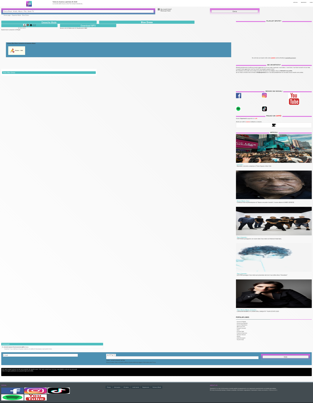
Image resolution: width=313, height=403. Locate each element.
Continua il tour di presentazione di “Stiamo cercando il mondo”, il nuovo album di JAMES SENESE (265, 202)
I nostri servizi (135, 387)
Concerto (240, 164)
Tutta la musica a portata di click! (65, 2)
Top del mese (240, 339)
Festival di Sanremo (242, 333)
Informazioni (117, 387)
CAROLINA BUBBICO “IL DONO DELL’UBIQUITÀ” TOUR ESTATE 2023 (258, 311)
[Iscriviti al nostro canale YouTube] (294, 99)
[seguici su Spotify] (238, 108)
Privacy (154, 362)
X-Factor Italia (240, 331)
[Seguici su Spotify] (12, 397)
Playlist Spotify (273, 21)
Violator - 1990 (19, 50)
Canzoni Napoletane (242, 325)
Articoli (274, 132)
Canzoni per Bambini (242, 323)
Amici (238, 330)
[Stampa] (31, 25)
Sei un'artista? (274, 65)
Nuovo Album (241, 201)
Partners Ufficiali (157, 387)
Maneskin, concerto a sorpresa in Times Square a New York (254, 166)
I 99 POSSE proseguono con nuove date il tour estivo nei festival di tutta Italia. (259, 238)
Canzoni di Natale (241, 321)
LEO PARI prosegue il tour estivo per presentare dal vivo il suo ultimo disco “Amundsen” (262, 275)
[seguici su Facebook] (238, 95)
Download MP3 (88, 25)
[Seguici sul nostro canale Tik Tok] (58, 391)
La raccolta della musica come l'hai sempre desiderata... (68, 3)
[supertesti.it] (29, 3)
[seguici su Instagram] (264, 95)
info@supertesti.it (272, 390)
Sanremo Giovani (241, 334)
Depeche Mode (16, 15)
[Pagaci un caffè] (273, 125)
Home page (7, 15)
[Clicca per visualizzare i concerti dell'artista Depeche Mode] (24, 25)
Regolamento (145, 387)
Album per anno (241, 326)
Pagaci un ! (274, 116)
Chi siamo (126, 387)
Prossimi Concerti (241, 328)
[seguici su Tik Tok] (264, 108)
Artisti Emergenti (241, 338)
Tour (247, 201)
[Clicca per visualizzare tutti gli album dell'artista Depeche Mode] (28, 25)
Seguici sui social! (273, 91)
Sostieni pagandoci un (246, 118)
